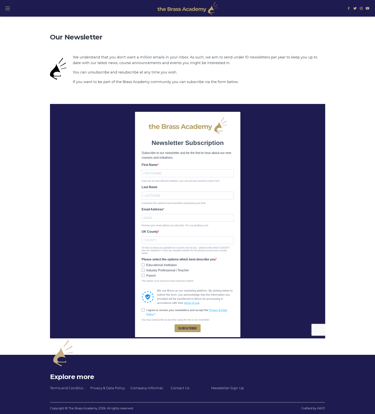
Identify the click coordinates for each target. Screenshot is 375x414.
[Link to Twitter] (355, 8)
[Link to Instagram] (361, 8)
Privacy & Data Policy (107, 388)
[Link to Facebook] (349, 8)
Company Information (148, 388)
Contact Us (180, 388)
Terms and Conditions (67, 388)
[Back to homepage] (187, 8)
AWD (321, 408)
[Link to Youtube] (367, 8)
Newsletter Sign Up (227, 388)
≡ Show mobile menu (7, 8)
